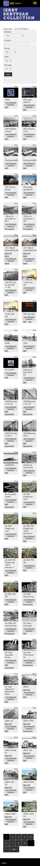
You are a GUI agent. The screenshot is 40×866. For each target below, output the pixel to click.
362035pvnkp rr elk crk (11, 402)
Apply (8, 74)
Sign (29, 322)
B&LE (7, 256)
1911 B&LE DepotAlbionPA (11, 249)
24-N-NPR (9, 369)
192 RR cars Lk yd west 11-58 (10, 284)
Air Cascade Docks (10, 495)
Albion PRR (28, 720)
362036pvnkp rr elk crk (29, 402)
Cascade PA (9, 507)
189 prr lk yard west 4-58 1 (10, 218)
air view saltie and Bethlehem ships (10, 690)
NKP (6, 107)
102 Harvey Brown (10, 188)
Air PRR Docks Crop (28, 595)
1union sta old (28, 283)
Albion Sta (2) (9, 783)
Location (7, 40)
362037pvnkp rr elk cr (11, 434)
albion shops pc (10, 751)
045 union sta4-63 (27, 100)
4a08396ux (10, 464)
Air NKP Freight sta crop (28, 496)
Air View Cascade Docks (9, 655)
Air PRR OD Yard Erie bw (10, 624)
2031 (25, 343)
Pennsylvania (9, 229)
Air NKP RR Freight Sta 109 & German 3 (10, 563)
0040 (7, 99)
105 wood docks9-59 (28, 188)
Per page (7, 65)
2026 (7, 343)
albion (26, 686)
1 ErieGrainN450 (11, 159)
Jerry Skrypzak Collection (11, 104)
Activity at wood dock (28, 466)
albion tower (28, 781)
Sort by (7, 48)
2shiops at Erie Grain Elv (27, 372)
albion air (9, 720)
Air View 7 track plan (27, 624)
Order (6, 57)
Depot (7, 264)
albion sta (27, 750)
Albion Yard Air (28, 814)
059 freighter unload (10, 130)
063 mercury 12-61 (28, 130)
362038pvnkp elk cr (29, 434)
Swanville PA (9, 414)
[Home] (13, 3)
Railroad (7, 32)
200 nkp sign (29, 313)
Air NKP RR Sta (28, 561)
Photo (16, 87)
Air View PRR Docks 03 (28, 655)
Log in (4, 863)
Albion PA (8, 254)
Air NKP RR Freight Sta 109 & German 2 (28, 529)
